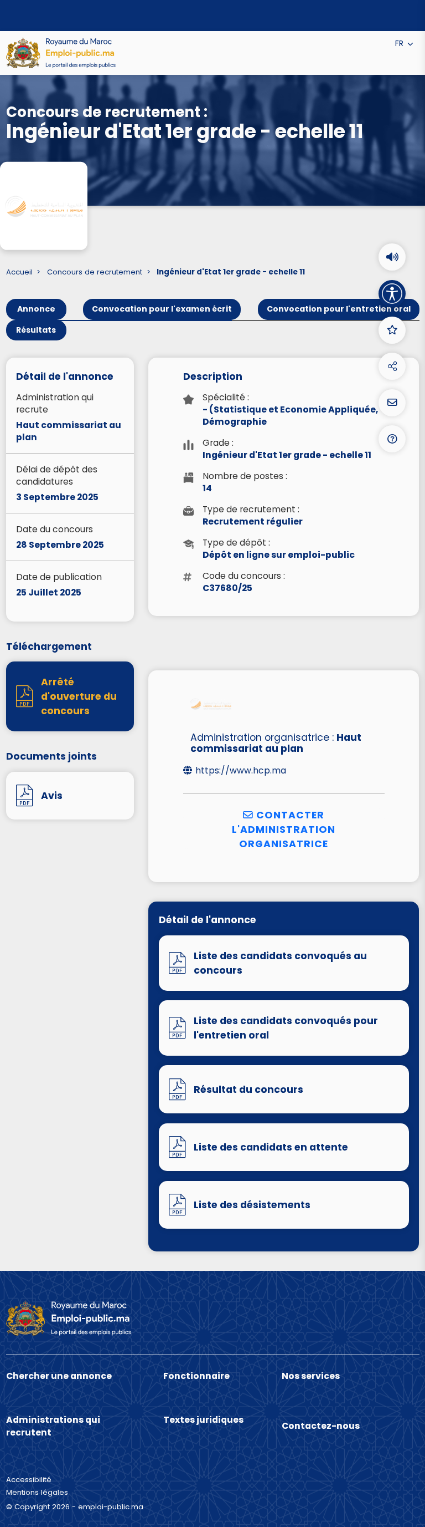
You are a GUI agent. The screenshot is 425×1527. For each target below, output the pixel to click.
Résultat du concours (248, 1089)
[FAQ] (392, 438)
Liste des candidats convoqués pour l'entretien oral (286, 1028)
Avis (52, 795)
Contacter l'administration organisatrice (283, 829)
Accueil (19, 272)
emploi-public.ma (110, 1506)
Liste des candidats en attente (271, 1147)
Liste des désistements (252, 1205)
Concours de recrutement (94, 272)
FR (400, 43)
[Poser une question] (392, 402)
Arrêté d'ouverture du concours (79, 696)
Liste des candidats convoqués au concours (280, 963)
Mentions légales (37, 1492)
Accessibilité (28, 1479)
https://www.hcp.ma (240, 771)
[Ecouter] (392, 257)
